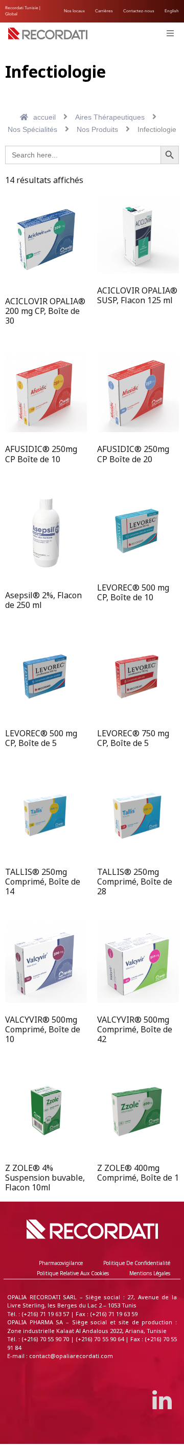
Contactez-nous (138, 11)
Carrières (104, 11)
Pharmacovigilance (61, 1263)
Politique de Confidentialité (136, 1263)
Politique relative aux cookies (73, 1273)
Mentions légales (149, 1273)
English (172, 11)
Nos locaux (74, 11)
